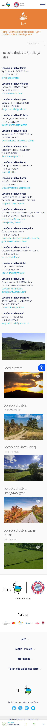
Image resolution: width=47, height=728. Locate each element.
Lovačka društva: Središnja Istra (17, 35)
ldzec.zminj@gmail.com (12, 289)
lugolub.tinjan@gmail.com (13, 273)
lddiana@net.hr (8, 172)
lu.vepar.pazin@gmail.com (13, 219)
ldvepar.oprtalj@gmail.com (13, 204)
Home (4, 32)
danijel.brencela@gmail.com (14, 110)
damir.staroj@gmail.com (12, 157)
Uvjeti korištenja (32, 720)
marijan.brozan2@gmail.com (14, 125)
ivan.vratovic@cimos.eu (12, 94)
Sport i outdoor (26, 32)
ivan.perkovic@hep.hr (11, 257)
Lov (37, 32)
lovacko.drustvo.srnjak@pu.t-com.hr (18, 141)
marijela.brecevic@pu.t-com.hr (15, 324)
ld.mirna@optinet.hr (10, 78)
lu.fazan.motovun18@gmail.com (16, 188)
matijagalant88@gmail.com (14, 292)
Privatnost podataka (15, 720)
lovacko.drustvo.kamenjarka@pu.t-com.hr (20, 238)
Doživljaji (13, 32)
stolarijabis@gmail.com (12, 223)
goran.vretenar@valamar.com (15, 242)
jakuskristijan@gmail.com (13, 308)
